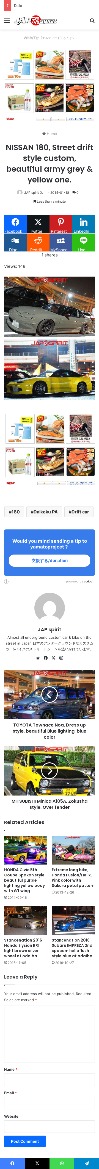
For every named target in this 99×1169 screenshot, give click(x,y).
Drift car (80, 512)
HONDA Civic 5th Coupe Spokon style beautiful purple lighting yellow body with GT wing (24, 880)
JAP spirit (31, 192)
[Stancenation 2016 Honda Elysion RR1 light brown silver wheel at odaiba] (25, 920)
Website (11, 1116)
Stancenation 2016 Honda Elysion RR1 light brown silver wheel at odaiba (23, 948)
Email (10, 1093)
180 (16, 512)
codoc (88, 581)
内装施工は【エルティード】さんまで (49, 38)
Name (10, 1069)
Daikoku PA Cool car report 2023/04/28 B (49, 5)
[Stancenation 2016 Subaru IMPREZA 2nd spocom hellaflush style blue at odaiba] (73, 920)
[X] (53, 658)
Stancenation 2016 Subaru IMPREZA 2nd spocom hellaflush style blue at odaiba (72, 948)
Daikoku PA (46, 512)
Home (51, 133)
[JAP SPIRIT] (36, 20)
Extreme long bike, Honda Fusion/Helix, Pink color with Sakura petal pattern (73, 877)
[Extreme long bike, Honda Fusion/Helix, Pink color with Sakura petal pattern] (73, 850)
